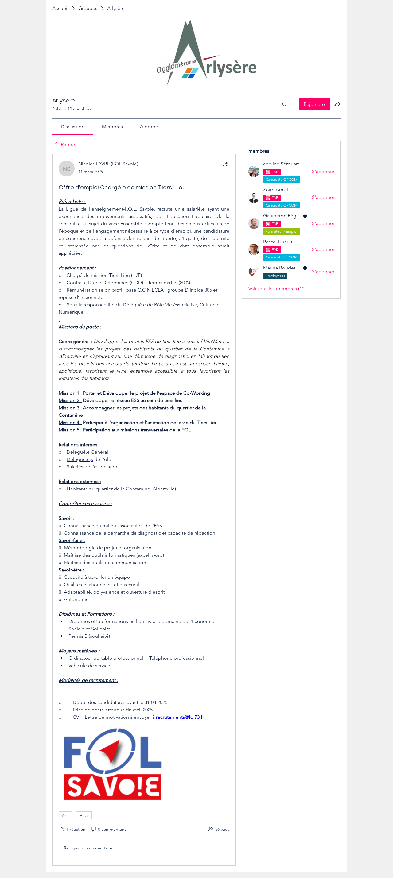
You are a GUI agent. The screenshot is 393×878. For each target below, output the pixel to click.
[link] (72, 127)
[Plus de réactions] (84, 815)
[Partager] (225, 164)
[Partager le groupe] (337, 104)
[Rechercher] (285, 104)
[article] (144, 510)
